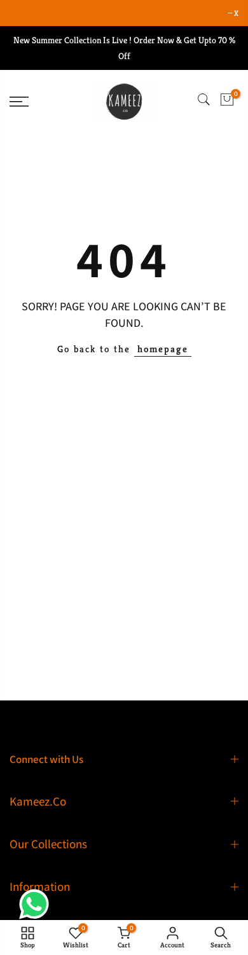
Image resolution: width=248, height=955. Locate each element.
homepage (162, 349)
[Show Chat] (37, 904)
